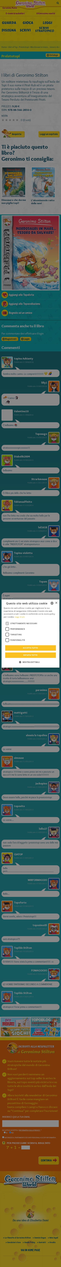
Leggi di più (20, 617)
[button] (30, 662)
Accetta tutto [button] (30, 648)
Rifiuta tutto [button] (30, 655)
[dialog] (30, 633)
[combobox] (52, 603)
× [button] (56, 603)
